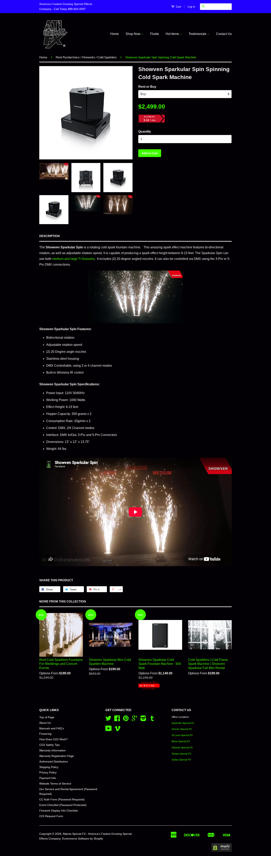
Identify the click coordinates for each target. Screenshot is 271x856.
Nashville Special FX (183, 723)
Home (114, 34)
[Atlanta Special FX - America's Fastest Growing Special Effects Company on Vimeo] (117, 729)
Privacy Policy (48, 772)
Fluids (154, 34)
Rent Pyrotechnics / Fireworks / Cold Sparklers (86, 57)
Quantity (144, 131)
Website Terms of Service (55, 783)
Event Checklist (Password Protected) (62, 805)
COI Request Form (51, 816)
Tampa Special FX (181, 754)
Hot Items (173, 34)
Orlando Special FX (182, 747)
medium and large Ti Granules (73, 258)
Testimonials (198, 34)
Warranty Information (52, 750)
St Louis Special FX (182, 735)
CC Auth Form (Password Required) (62, 799)
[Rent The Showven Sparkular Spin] (135, 297)
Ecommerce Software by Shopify (82, 838)
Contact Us (224, 34)
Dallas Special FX (181, 760)
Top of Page (46, 717)
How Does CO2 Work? (53, 739)
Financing (45, 733)
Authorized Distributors (53, 761)
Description (49, 236)
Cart (178, 6)
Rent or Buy (147, 86)
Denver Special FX (182, 729)
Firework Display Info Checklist (58, 810)
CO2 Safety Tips (49, 744)
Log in (191, 6)
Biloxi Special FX (181, 741)
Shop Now (133, 34)
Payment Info (47, 778)
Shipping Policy (48, 767)
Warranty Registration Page (56, 756)
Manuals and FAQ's (51, 728)
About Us (45, 722)
